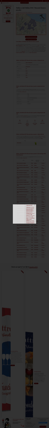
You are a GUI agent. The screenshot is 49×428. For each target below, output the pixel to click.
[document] (24, 214)
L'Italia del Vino (29, 205)
